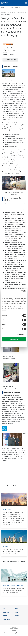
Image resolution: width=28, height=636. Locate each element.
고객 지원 (17, 615)
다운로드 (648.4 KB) (11, 59)
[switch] (24, 320)
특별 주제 (5, 615)
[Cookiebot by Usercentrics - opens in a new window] (20, 291)
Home (2, 7)
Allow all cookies (14, 339)
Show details (20, 334)
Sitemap (14, 630)
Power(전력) (6, 509)
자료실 (6, 7)
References (17, 7)
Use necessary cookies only (14, 343)
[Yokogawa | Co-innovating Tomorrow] (5, 3)
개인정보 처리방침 (14, 628)
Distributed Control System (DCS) (13, 585)
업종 (4, 608)
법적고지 (14, 627)
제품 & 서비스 (6, 612)
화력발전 (5, 546)
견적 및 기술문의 (6, 619)
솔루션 (16, 608)
